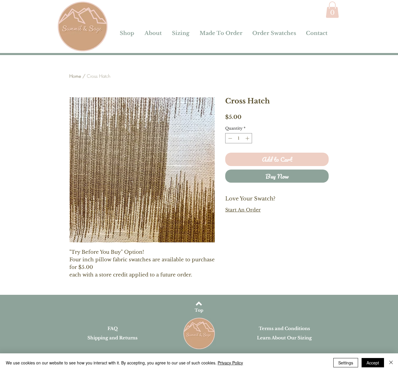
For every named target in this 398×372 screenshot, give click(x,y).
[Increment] (247, 138)
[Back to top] (199, 303)
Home (75, 76)
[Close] (391, 362)
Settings (345, 363)
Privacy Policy (230, 363)
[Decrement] (229, 138)
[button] (332, 9)
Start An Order (243, 210)
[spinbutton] (238, 138)
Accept (373, 363)
